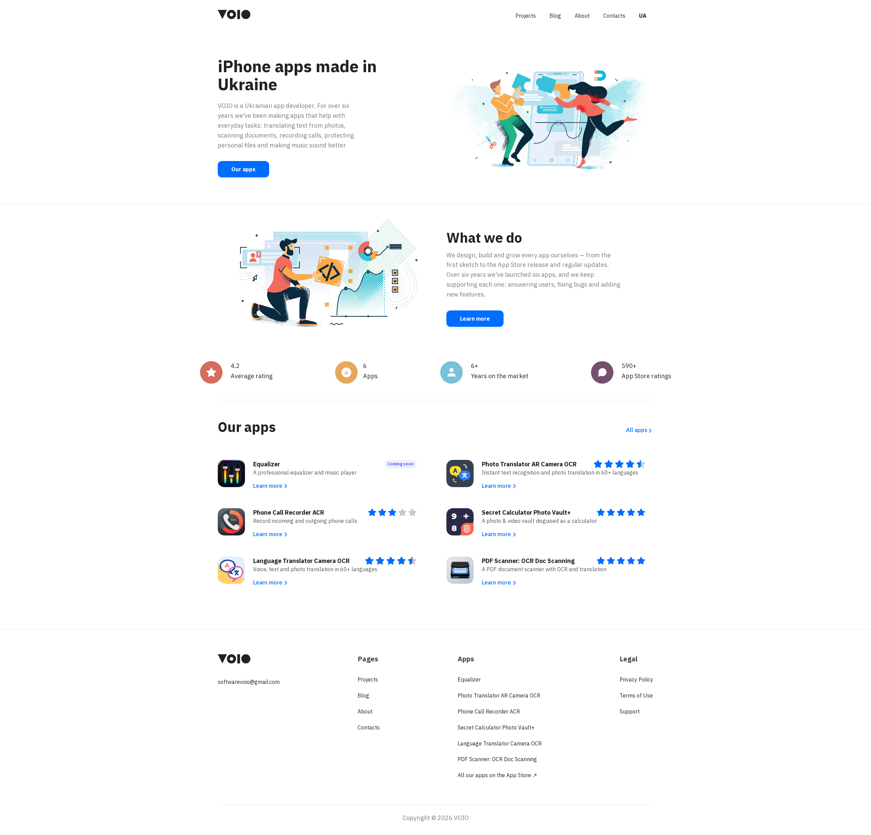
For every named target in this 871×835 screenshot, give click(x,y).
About (582, 15)
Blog (555, 15)
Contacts (614, 15)
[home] (234, 15)
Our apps (243, 169)
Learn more (475, 318)
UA (642, 15)
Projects (525, 15)
